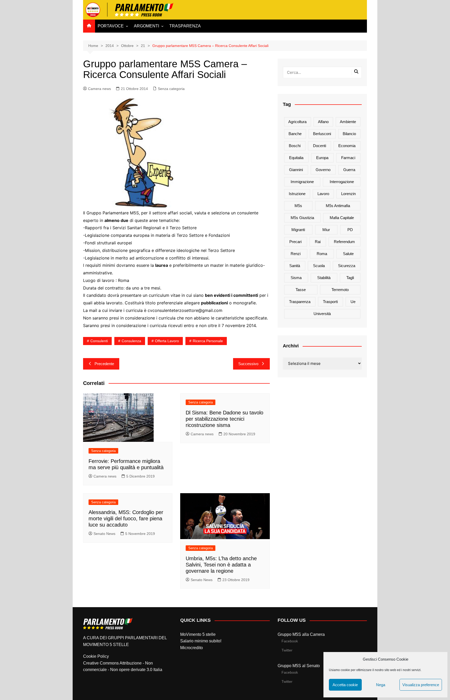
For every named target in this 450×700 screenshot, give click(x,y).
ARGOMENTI (146, 26)
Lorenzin (348, 193)
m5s (298, 205)
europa (322, 157)
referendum (344, 241)
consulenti (99, 341)
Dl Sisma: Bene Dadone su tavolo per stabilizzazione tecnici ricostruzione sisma (224, 419)
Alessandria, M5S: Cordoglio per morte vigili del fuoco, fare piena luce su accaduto (126, 518)
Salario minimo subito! (200, 641)
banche (295, 133)
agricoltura (297, 121)
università (322, 313)
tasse (301, 289)
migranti (298, 229)
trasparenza (299, 301)
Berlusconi (322, 133)
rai (318, 241)
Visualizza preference (420, 685)
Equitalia (296, 157)
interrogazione (342, 181)
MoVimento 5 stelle (198, 634)
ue (353, 301)
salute (348, 253)
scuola (319, 265)
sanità (294, 265)
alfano (323, 121)
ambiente (348, 121)
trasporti (330, 301)
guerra (349, 169)
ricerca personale (208, 341)
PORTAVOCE (111, 26)
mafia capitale (342, 217)
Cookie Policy (96, 656)
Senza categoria (171, 89)
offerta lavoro (167, 341)
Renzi (296, 253)
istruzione (297, 193)
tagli (350, 277)
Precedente (104, 363)
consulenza (131, 341)
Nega (380, 685)
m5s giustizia (302, 217)
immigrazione (302, 181)
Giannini (296, 169)
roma (322, 253)
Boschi (295, 145)
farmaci (348, 157)
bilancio (349, 133)
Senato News (104, 534)
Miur (326, 229)
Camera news (99, 89)
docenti (319, 145)
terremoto (340, 289)
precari (295, 241)
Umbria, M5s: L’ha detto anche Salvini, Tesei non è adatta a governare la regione (221, 565)
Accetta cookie (345, 685)
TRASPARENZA (185, 26)
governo (323, 169)
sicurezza (346, 265)
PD (350, 229)
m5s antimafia (338, 205)
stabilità (323, 277)
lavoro (323, 193)
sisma (296, 277)
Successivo (248, 363)
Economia (346, 145)
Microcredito (191, 647)
